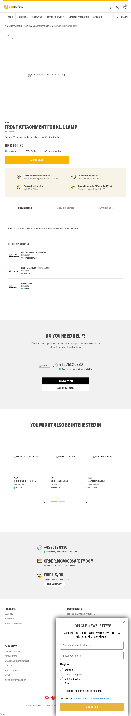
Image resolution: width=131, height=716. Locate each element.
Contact (9, 665)
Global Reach (11, 656)
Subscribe (92, 706)
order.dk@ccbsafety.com (69, 561)
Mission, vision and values (17, 661)
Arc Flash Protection (79, 17)
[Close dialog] (124, 622)
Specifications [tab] (65, 208)
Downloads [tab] (106, 208)
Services (97, 17)
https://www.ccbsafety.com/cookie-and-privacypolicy (92, 698)
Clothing (23, 17)
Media (7, 675)
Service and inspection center (81, 614)
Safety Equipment (55, 17)
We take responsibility (15, 680)
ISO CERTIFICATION (13, 651)
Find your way (54, 584)
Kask (7, 122)
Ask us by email (65, 388)
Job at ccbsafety (13, 670)
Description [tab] (25, 208)
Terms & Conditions (32, 706)
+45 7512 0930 (71, 364)
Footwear (37, 17)
